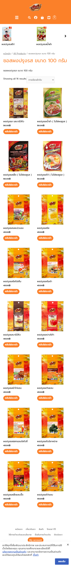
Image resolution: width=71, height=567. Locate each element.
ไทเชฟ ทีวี (51, 529)
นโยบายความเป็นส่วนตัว (14, 552)
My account (35, 540)
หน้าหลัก (7, 53)
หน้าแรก (18, 529)
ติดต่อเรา (58, 534)
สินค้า (41, 529)
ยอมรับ (61, 561)
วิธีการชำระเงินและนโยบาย (20, 534)
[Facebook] (35, 17)
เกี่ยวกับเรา (31, 529)
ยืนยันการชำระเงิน (43, 534)
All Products (19, 53)
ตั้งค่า (36, 555)
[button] (17, 17)
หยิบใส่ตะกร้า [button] (11, 131)
